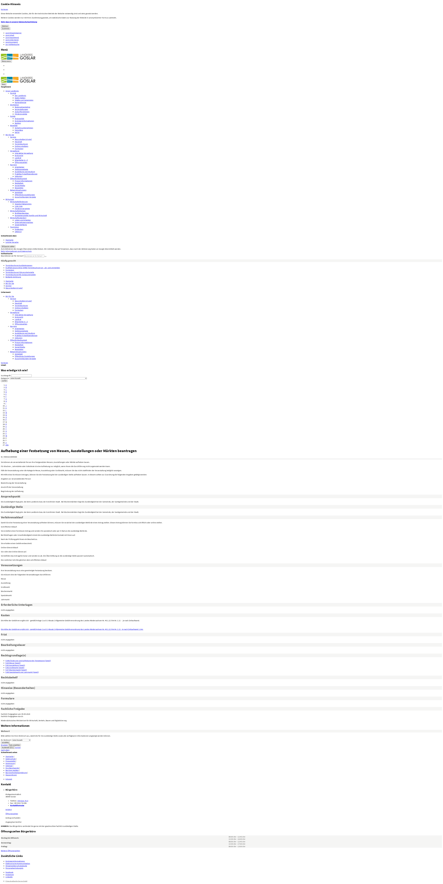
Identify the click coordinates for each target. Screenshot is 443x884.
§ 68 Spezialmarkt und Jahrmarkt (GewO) (22, 672)
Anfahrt (9, 809)
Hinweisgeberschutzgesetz (16, 866)
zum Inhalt (10, 35)
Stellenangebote (21, 169)
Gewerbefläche (21, 225)
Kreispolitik (19, 118)
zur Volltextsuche (12, 44)
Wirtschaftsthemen (17, 211)
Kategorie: (5, 378)
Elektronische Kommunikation (18, 863)
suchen (4, 381)
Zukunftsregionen (22, 111)
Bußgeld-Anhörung (13, 277)
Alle (7, 445)
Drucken (4, 745)
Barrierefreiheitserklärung (16, 772)
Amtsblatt (19, 192)
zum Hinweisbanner (14, 33)
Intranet (9, 779)
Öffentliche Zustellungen (25, 195)
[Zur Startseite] (18, 59)
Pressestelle (10, 761)
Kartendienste (20, 102)
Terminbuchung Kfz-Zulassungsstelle (21, 274)
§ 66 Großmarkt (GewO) (15, 667)
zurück (18, 747)
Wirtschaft (10, 199)
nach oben (5, 750)
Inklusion (18, 176)
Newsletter (19, 188)
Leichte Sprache (12, 242)
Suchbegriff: (6, 375)
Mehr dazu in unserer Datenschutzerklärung (19, 22)
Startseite (9, 240)
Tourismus (14, 227)
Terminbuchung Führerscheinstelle (20, 272)
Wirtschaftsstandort (18, 218)
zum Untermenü (12, 40)
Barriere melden (12, 770)
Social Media (20, 185)
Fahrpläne (19, 130)
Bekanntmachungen (18, 190)
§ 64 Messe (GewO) (13, 663)
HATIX (17, 132)
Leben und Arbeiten (23, 220)
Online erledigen (21, 146)
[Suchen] (45, 256)
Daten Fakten (20, 98)
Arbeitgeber (19, 167)
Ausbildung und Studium (25, 171)
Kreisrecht (19, 155)
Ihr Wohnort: (6, 740)
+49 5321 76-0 (22, 801)
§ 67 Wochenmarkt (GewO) (16, 670)
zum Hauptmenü (12, 37)
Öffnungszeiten (21, 162)
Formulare (19, 148)
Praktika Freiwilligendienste (26, 174)
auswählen (5, 742)
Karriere (13, 165)
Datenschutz (11, 759)
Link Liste (18, 206)
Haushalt (18, 141)
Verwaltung (14, 151)
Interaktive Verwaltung (24, 153)
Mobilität (13, 125)
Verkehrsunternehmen (24, 128)
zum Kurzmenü (12, 42)
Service (13, 137)
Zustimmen (5, 29)
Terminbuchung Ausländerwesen (19, 265)
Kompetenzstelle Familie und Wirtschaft (31, 215)
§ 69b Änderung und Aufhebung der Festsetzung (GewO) (28, 660)
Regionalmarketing (22, 107)
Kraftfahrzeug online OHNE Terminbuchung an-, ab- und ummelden (33, 268)
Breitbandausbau (22, 213)
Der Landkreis (20, 95)
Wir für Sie (10, 135)
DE (8, 246)
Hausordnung (11, 775)
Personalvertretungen (14, 868)
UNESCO (18, 231)
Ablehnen (5, 26)
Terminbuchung (21, 144)
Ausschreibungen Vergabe (25, 197)
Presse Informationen (23, 181)
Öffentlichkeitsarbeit (18, 178)
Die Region (14, 105)
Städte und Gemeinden (24, 100)
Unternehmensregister (24, 222)
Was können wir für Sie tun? (12, 256)
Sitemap (9, 766)
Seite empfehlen (14, 745)
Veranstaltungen (21, 109)
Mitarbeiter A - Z (21, 160)
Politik (12, 116)
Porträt (13, 93)
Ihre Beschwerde (12, 768)
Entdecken (19, 229)
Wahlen (18, 123)
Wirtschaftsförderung (19, 201)
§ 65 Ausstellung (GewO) (15, 665)
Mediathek (19, 183)
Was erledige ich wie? (23, 139)
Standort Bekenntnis (23, 204)
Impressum (10, 763)
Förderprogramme (22, 208)
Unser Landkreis (12, 91)
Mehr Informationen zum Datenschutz (16, 251)
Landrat (18, 158)
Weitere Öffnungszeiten (10, 851)
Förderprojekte (21, 114)
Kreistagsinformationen (24, 121)
